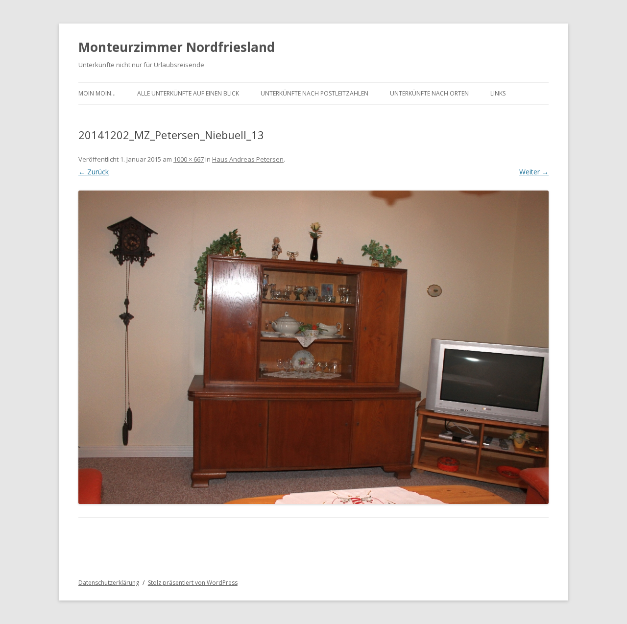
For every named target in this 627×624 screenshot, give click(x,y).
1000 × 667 (188, 159)
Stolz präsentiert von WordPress (193, 582)
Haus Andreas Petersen (248, 159)
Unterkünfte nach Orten (429, 93)
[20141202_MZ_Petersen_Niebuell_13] (313, 347)
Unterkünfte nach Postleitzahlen (314, 93)
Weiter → (534, 171)
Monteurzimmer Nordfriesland (176, 47)
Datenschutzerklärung (108, 582)
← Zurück (93, 171)
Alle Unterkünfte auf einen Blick (188, 93)
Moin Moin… (97, 93)
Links (498, 93)
